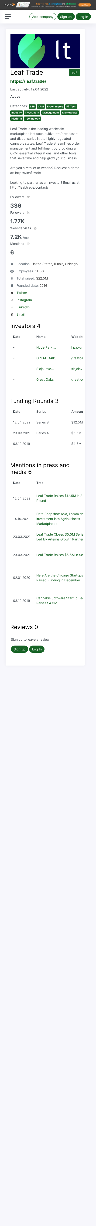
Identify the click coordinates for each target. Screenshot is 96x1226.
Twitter (22, 293)
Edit (74, 72)
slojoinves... (80, 369)
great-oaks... (81, 379)
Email (20, 314)
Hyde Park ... (46, 347)
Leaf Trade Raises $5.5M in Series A (63, 555)
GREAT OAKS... (47, 358)
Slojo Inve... (45, 369)
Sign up (66, 17)
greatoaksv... (81, 358)
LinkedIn (23, 307)
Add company (43, 17)
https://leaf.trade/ (28, 81)
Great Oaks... (46, 379)
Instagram (24, 300)
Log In (83, 17)
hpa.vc (76, 347)
